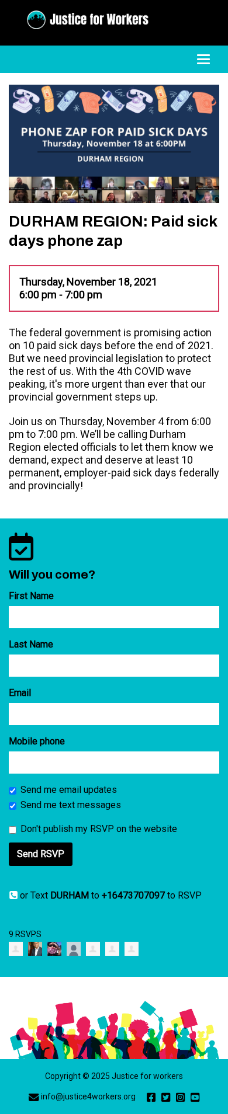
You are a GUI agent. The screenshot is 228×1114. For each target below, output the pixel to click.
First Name (31, 595)
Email (20, 692)
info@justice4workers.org (88, 1096)
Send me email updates (68, 789)
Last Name (31, 644)
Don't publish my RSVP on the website (98, 828)
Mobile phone (37, 741)
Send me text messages (70, 804)
